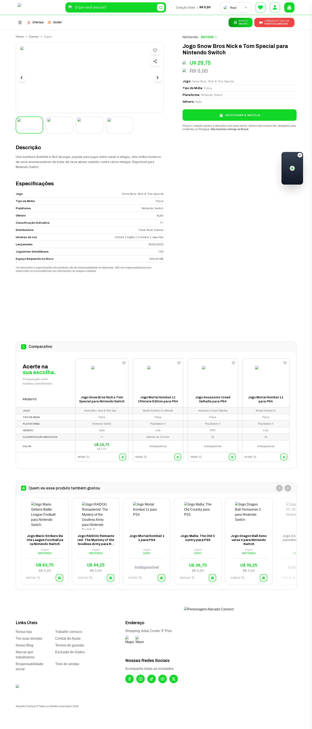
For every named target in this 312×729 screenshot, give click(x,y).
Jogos (48, 36)
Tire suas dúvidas (29, 638)
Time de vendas (67, 664)
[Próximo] (287, 488)
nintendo (190, 37)
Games (34, 36)
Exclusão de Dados (70, 652)
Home (20, 36)
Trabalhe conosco (68, 631)
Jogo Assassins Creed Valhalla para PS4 (212, 399)
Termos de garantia (69, 645)
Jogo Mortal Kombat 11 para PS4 (266, 399)
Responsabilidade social (29, 666)
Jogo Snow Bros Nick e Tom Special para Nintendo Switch (102, 399)
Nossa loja (24, 631)
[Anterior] (279, 488)
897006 (207, 37)
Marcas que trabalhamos (25, 654)
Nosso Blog (24, 645)
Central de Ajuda (67, 638)
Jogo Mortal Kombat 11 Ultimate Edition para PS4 (158, 399)
